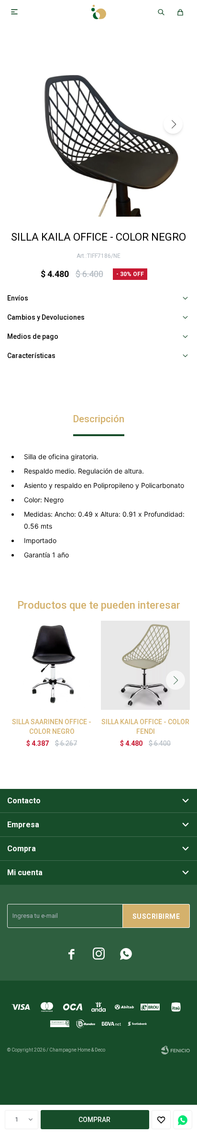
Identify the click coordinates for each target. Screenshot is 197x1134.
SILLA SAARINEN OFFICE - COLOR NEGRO (51, 726)
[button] (173, 124)
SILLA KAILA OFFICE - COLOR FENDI (145, 726)
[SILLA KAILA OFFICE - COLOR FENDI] (145, 665)
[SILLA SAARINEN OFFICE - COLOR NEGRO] (51, 665)
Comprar (94, 1119)
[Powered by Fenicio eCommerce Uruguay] (175, 1050)
